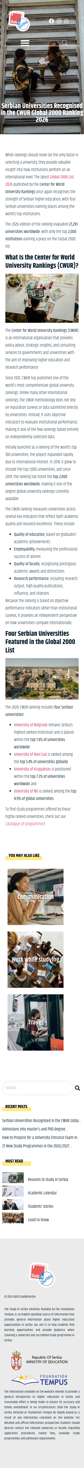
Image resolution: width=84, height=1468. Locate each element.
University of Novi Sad (30, 754)
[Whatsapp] (66, 21)
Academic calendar (42, 1193)
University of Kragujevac (32, 769)
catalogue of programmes (24, 824)
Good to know (38, 1220)
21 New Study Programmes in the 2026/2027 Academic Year (35, 1149)
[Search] (78, 1088)
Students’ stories (40, 1206)
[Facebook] (51, 21)
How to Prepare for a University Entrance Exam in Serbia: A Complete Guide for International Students (41, 1141)
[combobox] (37, 1088)
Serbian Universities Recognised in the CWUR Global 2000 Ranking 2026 (41, 1124)
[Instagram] (59, 21)
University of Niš (26, 791)
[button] (25, 43)
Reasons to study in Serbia (48, 1179)
